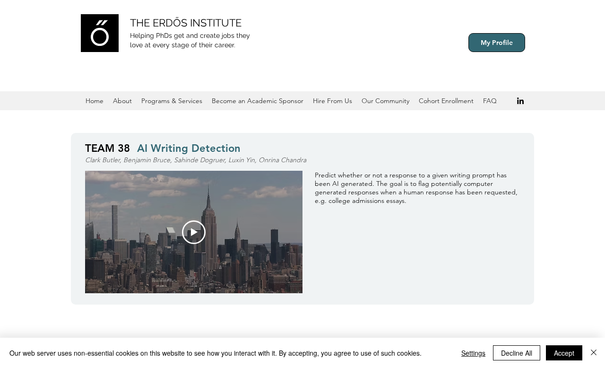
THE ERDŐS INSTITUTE (186, 23)
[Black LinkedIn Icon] (520, 100)
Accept (564, 353)
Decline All (516, 353)
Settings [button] (473, 353)
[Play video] (194, 232)
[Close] (593, 352)
